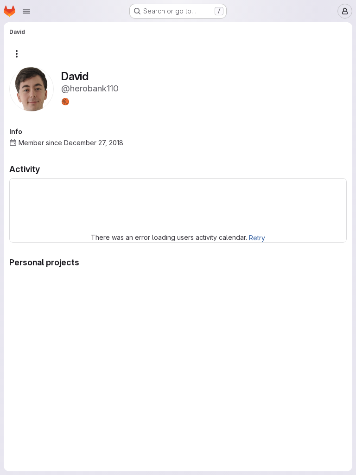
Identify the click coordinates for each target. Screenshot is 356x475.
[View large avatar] (31, 88)
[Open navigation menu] (26, 11)
